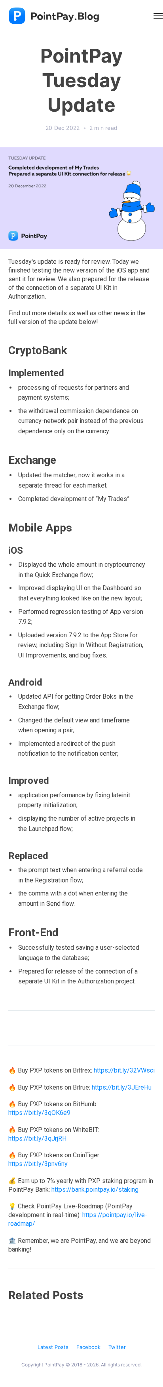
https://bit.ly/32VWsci (124, 1070)
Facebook (88, 1347)
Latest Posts (53, 1347)
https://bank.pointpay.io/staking (94, 1189)
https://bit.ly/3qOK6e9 (39, 1112)
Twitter (117, 1347)
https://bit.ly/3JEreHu (122, 1087)
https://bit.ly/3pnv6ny (38, 1164)
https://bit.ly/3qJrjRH (37, 1138)
